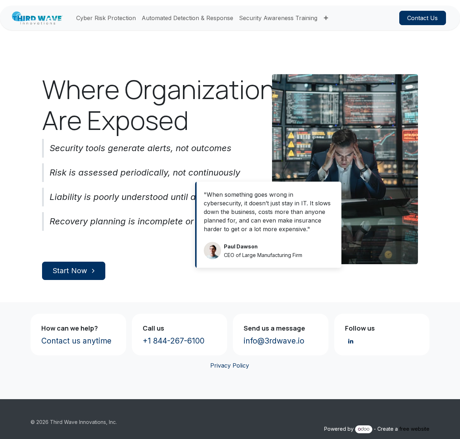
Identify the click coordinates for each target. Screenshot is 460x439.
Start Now (70, 270)
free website (414, 429)
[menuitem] (106, 18)
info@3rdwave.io (274, 340)
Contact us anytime (76, 340)
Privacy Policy (228, 365)
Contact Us (422, 18)
